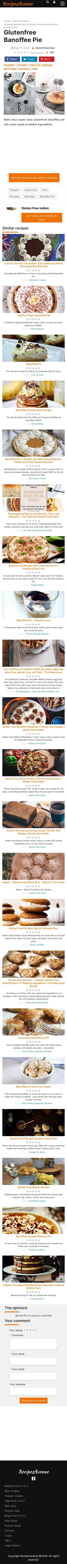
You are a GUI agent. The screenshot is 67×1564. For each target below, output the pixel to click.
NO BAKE (24, 68)
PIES (35, 68)
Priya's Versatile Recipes (37, 634)
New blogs (11, 1520)
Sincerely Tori (37, 1299)
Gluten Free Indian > (21, 21)
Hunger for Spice (37, 1152)
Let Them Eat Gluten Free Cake (37, 530)
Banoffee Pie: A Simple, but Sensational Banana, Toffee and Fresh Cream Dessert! (33, 460)
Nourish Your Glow (37, 893)
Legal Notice (12, 1545)
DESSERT (9, 65)
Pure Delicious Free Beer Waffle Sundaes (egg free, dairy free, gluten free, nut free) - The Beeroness (33, 671)
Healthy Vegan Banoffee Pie (33, 315)
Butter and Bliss (37, 945)
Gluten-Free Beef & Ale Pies (33, 1187)
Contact (9, 1530)
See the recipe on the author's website (34, 177)
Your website (17, 1384)
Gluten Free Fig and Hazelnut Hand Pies (33, 1138)
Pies (44, 190)
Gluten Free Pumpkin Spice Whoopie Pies (33, 928)
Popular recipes (14, 1495)
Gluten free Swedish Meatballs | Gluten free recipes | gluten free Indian (33, 728)
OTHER (21, 65)
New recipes (12, 1490)
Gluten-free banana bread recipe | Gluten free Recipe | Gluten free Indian (33, 832)
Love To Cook (37, 375)
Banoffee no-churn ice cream (33, 1086)
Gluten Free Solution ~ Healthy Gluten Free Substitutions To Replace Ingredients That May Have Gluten (33, 982)
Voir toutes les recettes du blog (41, 217)
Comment (17, 1335)
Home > (7, 21)
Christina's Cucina (37, 280)
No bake (14, 196)
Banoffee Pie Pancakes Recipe (33, 410)
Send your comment (33, 1400)
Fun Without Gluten (37, 1201)
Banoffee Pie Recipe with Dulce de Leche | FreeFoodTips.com (33, 567)
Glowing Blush (37, 329)
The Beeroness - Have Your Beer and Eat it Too (37, 691)
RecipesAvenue (17, 3)
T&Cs (8, 1540)
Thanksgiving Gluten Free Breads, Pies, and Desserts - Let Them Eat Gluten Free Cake (33, 515)
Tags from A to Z (15, 1500)
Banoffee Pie (47, 196)
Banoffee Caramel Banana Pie (33, 1236)
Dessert (14, 190)
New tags (10, 1505)
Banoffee (30, 196)
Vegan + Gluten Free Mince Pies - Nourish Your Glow (33, 882)
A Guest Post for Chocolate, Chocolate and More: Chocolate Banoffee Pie (33, 265)
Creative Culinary (37, 1250)
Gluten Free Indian (37, 743)
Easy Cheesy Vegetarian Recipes (37, 1051)
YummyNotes (37, 424)
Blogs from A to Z (15, 1515)
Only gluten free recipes (37, 1002)
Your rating (15, 1330)
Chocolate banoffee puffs (33, 1037)
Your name (18, 1353)
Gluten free (30, 190)
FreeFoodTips (37, 585)
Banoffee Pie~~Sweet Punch (33, 620)
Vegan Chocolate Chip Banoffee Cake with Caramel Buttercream (33, 1286)
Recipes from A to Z (16, 1485)
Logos (8, 1535)
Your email (18, 1369)
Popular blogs (13, 1525)
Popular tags (12, 1510)
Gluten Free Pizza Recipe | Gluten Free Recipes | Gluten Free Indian (33, 780)
